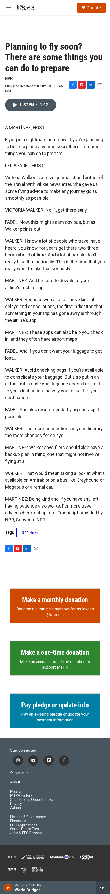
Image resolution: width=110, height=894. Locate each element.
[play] (8, 887)
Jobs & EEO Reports (26, 833)
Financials (18, 821)
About (15, 782)
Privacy (16, 804)
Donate (93, 7)
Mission (16, 791)
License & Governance (28, 817)
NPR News (30, 533)
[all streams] (103, 887)
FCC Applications (23, 825)
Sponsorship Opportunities (31, 800)
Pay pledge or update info (55, 705)
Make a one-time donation (55, 652)
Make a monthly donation (55, 600)
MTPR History (21, 795)
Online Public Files (24, 829)
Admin (15, 808)
